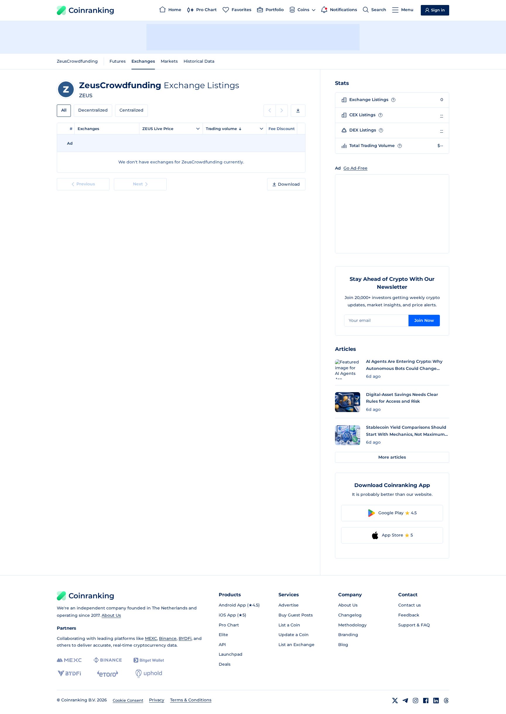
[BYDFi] (69, 674)
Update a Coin (293, 634)
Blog (343, 644)
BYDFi (185, 638)
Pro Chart (229, 625)
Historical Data (199, 61)
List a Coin (289, 625)
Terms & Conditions (190, 700)
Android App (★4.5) (239, 605)
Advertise (288, 605)
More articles (392, 457)
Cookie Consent (128, 700)
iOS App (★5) (232, 615)
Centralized (131, 110)
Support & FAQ (414, 625)
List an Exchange (296, 644)
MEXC (151, 638)
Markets (169, 61)
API (222, 644)
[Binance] (107, 660)
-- (441, 114)
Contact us (409, 605)
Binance (168, 638)
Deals (224, 664)
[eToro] (107, 673)
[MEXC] (69, 660)
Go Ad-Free (355, 168)
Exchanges (143, 61)
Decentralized (93, 110)
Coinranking (91, 10)
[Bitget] (149, 660)
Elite (223, 634)
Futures (118, 61)
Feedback (408, 615)
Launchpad (230, 654)
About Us (111, 615)
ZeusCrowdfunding (77, 61)
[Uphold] (149, 673)
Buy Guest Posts (295, 615)
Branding (348, 634)
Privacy (156, 700)
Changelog (350, 615)
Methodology (352, 625)
